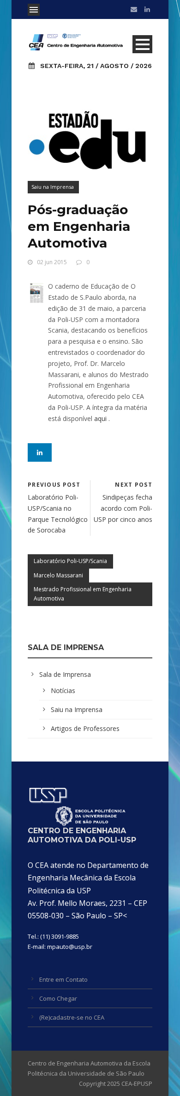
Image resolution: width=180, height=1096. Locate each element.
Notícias (63, 690)
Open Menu (34, 10)
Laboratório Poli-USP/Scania (70, 561)
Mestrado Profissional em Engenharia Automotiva (83, 593)
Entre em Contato (63, 979)
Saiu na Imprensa (52, 186)
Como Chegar (58, 998)
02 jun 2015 (52, 262)
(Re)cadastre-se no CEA (71, 1017)
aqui (100, 418)
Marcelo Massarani (58, 575)
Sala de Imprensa (65, 674)
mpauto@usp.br (69, 946)
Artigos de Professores (85, 728)
